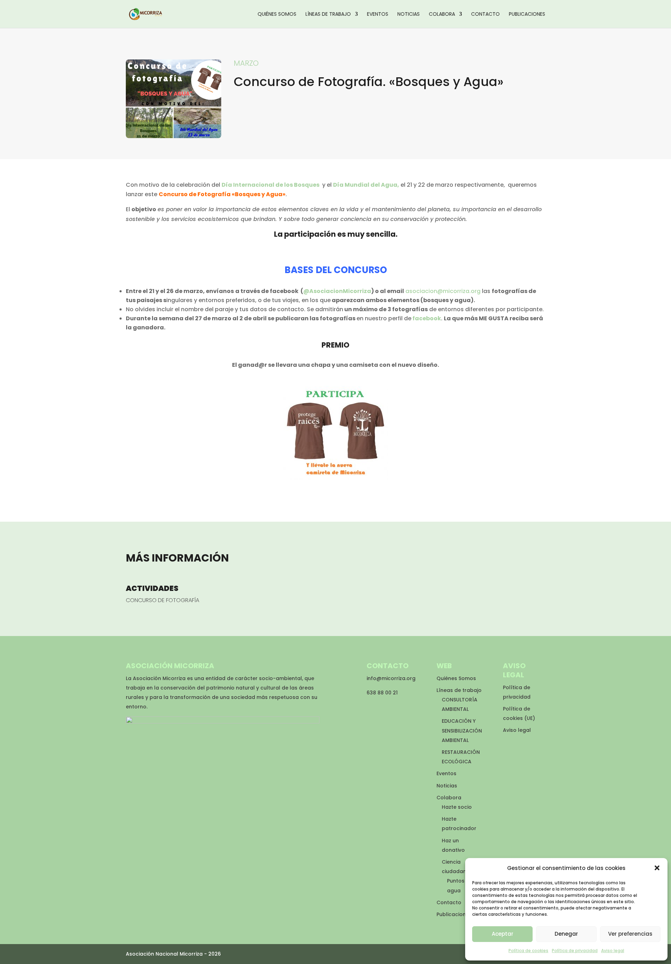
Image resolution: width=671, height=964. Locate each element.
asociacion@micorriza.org (443, 291)
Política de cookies (528, 951)
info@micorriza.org (391, 678)
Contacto (485, 14)
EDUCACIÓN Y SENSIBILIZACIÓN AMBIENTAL (462, 730)
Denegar (566, 933)
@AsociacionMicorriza (337, 291)
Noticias (408, 14)
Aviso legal (612, 951)
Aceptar (502, 933)
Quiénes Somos (277, 14)
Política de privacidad (575, 951)
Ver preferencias (630, 933)
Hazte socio (457, 807)
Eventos (377, 14)
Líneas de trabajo (328, 14)
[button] (657, 867)
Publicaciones (527, 14)
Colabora (442, 14)
